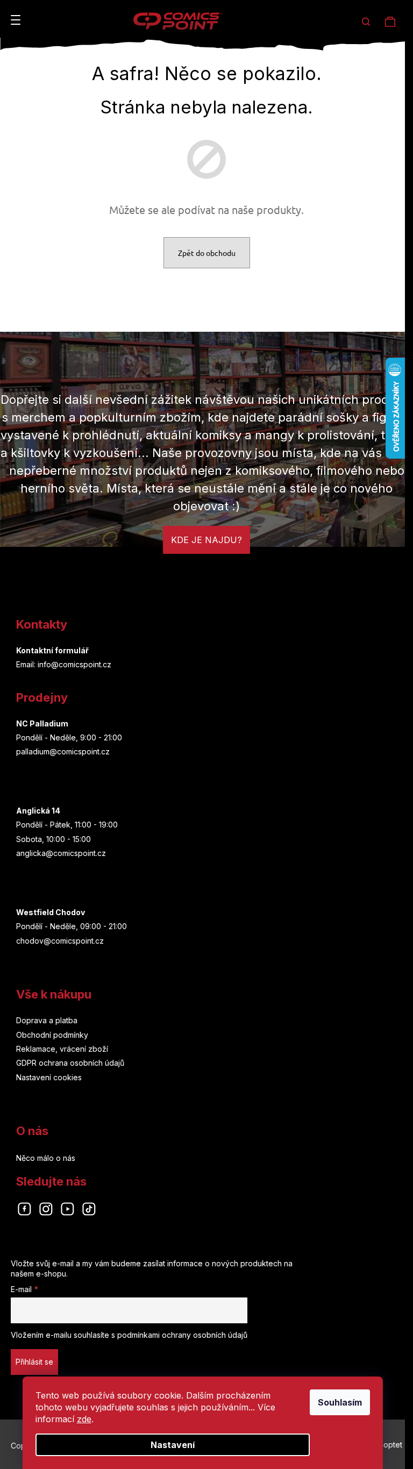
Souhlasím (340, 1402)
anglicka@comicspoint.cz (61, 853)
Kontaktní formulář (52, 650)
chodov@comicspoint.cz (60, 940)
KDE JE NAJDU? (206, 539)
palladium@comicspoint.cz (63, 751)
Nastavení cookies (49, 1077)
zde (84, 1419)
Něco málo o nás (45, 1158)
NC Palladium (42, 723)
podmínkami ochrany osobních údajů (182, 1334)
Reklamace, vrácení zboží (62, 1048)
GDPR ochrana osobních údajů (70, 1062)
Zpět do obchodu (207, 253)
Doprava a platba (46, 1020)
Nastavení (173, 1444)
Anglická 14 (38, 810)
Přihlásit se (34, 1361)
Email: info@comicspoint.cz (63, 664)
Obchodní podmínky (52, 1034)
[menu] (16, 20)
